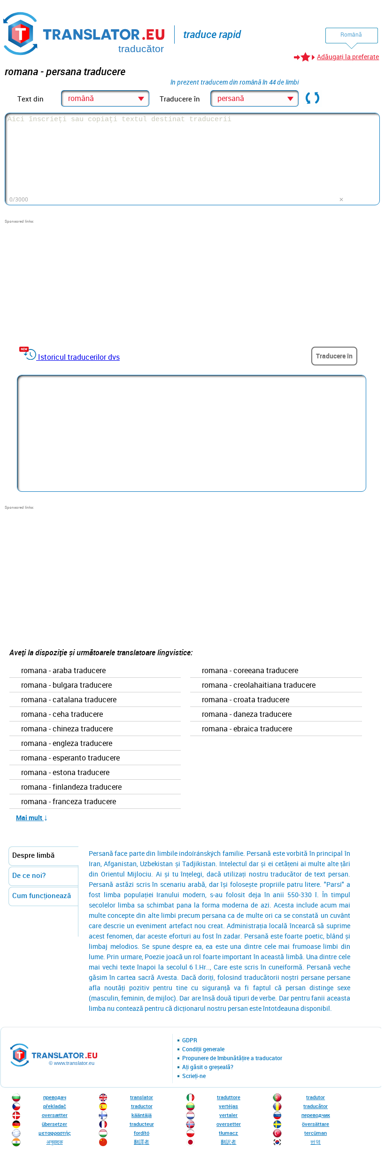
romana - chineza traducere (67, 729)
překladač (54, 1105)
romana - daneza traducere (247, 714)
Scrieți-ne (194, 1076)
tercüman (315, 1132)
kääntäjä (141, 1114)
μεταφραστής (54, 1132)
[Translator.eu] (84, 31)
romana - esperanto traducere (70, 758)
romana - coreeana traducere (250, 670)
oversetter (228, 1123)
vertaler (228, 1114)
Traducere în (334, 355)
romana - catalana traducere (68, 700)
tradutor (315, 1097)
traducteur (142, 1123)
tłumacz (228, 1132)
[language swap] (312, 98)
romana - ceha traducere (62, 714)
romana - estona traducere (65, 772)
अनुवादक (54, 1141)
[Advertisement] (75, 282)
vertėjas (228, 1105)
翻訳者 (228, 1141)
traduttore (228, 1097)
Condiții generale (203, 1049)
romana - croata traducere (245, 700)
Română (351, 34)
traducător (315, 1105)
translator (141, 1097)
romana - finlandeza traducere (71, 787)
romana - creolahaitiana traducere (259, 685)
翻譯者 (141, 1141)
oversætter (55, 1114)
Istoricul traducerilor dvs (79, 357)
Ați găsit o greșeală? (207, 1067)
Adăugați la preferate (348, 56)
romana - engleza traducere (66, 743)
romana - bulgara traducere (66, 685)
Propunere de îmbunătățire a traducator (232, 1058)
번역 (315, 1141)
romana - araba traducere (63, 670)
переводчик (315, 1114)
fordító (141, 1132)
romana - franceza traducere (68, 802)
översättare (315, 1123)
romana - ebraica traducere (247, 729)
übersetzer (54, 1123)
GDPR (189, 1040)
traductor (142, 1105)
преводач (54, 1097)
